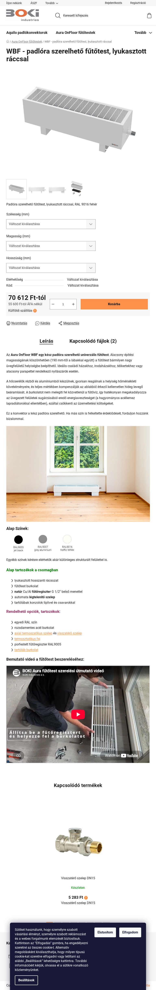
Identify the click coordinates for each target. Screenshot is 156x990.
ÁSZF (33, 3)
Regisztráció (138, 2)
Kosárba (114, 304)
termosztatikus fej (27, 639)
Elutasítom (105, 932)
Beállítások (26, 980)
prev (9, 864)
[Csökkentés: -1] (53, 304)
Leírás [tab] (46, 341)
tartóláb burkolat (26, 650)
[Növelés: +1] (73, 304)
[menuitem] (27, 33)
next (146, 864)
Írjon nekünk (14, 3)
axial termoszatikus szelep (33, 633)
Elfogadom (130, 932)
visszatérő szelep (69, 633)
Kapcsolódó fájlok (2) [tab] (93, 341)
